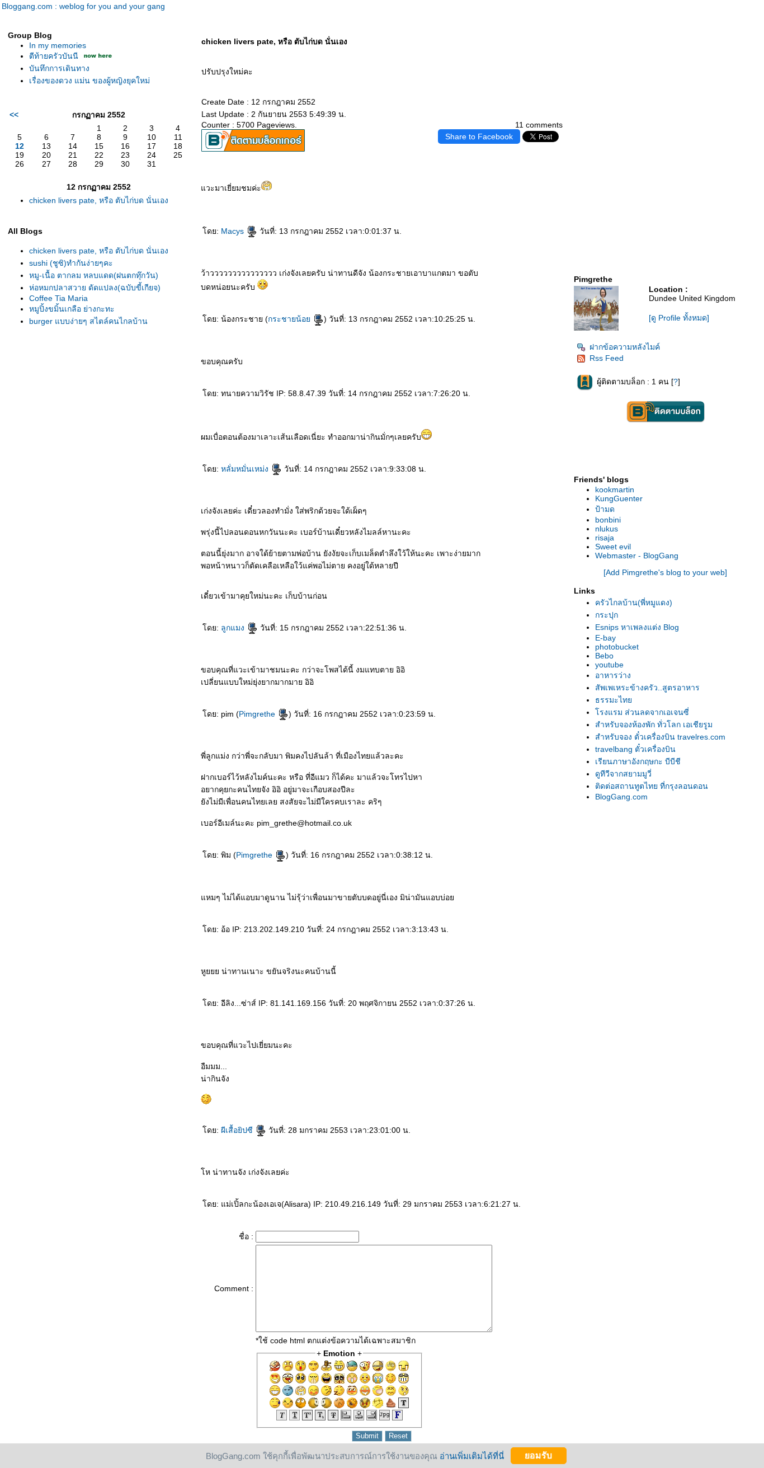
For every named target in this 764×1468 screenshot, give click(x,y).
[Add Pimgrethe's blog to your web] (665, 572)
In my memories (57, 45)
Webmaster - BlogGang (636, 555)
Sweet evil (613, 546)
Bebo (604, 655)
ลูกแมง (234, 627)
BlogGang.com (621, 796)
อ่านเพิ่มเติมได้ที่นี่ (472, 1455)
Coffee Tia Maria (58, 298)
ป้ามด (605, 509)
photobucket (617, 646)
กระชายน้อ (290, 318)
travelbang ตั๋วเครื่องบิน (635, 749)
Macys (233, 231)
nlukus (606, 528)
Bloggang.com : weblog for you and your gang (83, 6)
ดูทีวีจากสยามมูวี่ (623, 773)
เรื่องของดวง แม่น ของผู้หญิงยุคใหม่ (89, 80)
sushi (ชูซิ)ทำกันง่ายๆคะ (71, 262)
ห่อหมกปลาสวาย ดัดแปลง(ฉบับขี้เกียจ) (95, 287)
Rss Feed (606, 358)
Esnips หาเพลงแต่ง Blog (637, 627)
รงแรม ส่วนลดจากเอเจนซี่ (642, 712)
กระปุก (606, 614)
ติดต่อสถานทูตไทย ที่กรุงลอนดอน (651, 786)
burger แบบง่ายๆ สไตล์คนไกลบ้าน (88, 321)
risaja (604, 537)
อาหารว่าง (613, 675)
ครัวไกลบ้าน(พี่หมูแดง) (633, 602)
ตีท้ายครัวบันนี (53, 55)
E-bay (605, 637)
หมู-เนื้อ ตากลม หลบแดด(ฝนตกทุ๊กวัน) (93, 275)
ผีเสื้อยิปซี (238, 1130)
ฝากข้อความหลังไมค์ (624, 346)
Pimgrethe (258, 713)
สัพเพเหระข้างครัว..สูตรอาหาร (647, 687)
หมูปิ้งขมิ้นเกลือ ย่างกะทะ (72, 308)
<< (14, 114)
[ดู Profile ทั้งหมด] (679, 317)
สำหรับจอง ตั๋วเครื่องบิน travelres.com (660, 736)
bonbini (608, 519)
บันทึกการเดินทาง (59, 68)
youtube (609, 664)
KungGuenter (619, 498)
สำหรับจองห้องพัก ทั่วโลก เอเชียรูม (654, 724)
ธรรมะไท (613, 699)
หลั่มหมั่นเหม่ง (246, 468)
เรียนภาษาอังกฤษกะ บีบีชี (638, 761)
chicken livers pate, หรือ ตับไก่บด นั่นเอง (98, 200)
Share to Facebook (479, 136)
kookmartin (614, 489)
